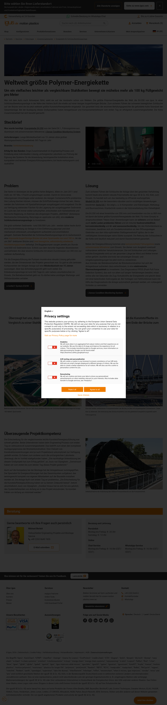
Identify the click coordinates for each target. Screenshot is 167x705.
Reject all (72, 389)
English (48, 311)
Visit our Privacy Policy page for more (60, 335)
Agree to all (95, 389)
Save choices (83, 395)
